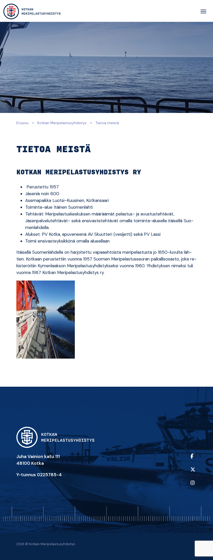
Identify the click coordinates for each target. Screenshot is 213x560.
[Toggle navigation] (203, 11)
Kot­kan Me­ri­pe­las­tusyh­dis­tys (61, 122)
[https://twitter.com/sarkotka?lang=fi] (192, 473)
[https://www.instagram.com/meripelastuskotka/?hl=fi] (192, 486)
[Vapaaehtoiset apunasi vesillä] (32, 11)
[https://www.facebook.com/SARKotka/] (192, 459)
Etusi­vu (22, 122)
